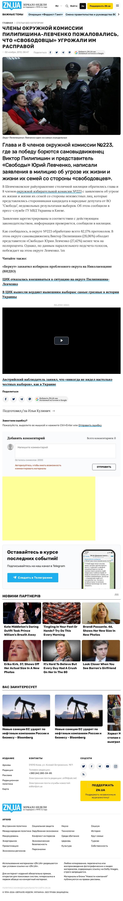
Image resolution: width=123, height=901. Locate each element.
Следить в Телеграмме (35, 577)
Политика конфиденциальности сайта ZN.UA (26, 888)
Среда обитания (70, 836)
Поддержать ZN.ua (100, 6)
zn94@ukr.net (69, 778)
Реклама (7, 775)
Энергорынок (9, 841)
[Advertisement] (48, 508)
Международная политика (16, 831)
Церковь (66, 841)
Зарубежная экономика (45, 831)
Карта (5, 789)
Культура (67, 846)
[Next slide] (118, 14)
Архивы (6, 765)
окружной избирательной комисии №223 (49, 191)
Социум (95, 826)
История (95, 831)
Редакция (7, 770)
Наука (65, 826)
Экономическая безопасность (40, 843)
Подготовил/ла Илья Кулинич (26, 411)
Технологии (68, 831)
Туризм (95, 841)
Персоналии (39, 849)
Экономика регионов (13, 851)
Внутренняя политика (14, 826)
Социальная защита (43, 826)
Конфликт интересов (43, 836)
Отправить (104, 467)
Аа (83, 6)
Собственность (99, 846)
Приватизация (10, 846)
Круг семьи (97, 836)
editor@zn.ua (35, 786)
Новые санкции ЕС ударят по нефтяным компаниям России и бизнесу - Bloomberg (25, 733)
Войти (73, 6)
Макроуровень (10, 836)
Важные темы (12, 14)
